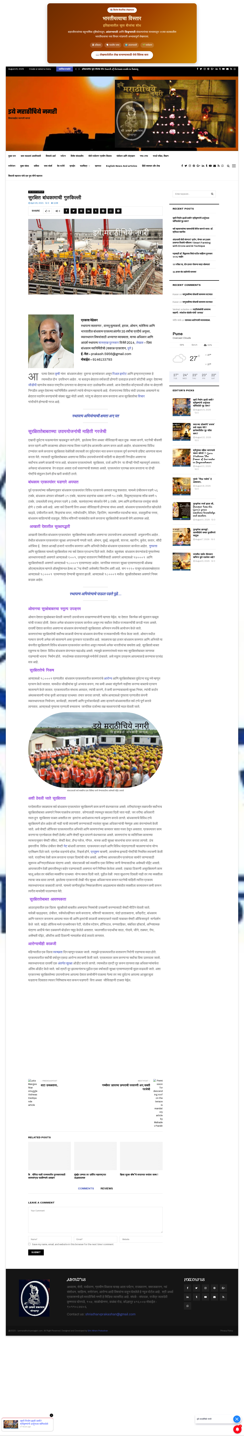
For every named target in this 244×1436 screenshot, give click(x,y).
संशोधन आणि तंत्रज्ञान (126, 156)
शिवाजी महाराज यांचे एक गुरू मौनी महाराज (25, 175)
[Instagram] (191, 166)
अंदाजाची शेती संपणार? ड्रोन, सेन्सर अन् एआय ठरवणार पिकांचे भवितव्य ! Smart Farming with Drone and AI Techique (192, 242)
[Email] (215, 166)
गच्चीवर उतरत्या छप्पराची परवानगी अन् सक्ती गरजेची (126, 1087)
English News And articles (121, 166)
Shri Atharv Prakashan (98, 1331)
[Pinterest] (195, 166)
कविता (36, 166)
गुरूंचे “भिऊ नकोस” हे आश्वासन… (202, 480)
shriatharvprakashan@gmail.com (110, 1314)
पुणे (129, 348)
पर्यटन (63, 156)
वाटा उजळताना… (49, 1085)
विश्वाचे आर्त (51, 156)
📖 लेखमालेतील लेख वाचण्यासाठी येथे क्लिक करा (122, 55)
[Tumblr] (207, 166)
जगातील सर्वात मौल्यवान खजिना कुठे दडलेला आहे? (204, 555)
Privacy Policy (226, 1331)
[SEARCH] (212, 194)
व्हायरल (98, 166)
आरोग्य (108, 678)
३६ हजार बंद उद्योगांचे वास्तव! (184, 272)
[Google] (199, 166)
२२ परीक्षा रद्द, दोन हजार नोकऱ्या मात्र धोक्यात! (191, 264)
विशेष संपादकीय (77, 156)
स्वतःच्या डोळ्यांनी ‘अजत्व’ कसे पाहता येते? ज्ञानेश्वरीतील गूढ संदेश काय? (204, 429)
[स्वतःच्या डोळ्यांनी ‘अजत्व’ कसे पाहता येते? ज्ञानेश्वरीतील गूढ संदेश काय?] (182, 432)
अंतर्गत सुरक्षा (65, 963)
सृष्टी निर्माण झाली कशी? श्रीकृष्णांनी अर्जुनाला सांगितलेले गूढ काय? (203, 402)
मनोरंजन (11, 166)
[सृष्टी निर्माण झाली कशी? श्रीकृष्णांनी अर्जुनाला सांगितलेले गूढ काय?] (182, 407)
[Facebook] (183, 166)
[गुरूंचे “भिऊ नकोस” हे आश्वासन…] (182, 486)
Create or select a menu (40, 69)
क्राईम (72, 166)
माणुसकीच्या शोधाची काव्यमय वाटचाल (197, 294)
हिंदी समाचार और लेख (151, 166)
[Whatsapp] (223, 166)
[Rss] (219, 166)
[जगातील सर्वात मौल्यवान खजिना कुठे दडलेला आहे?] (182, 562)
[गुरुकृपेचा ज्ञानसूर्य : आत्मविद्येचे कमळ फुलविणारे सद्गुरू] (182, 537)
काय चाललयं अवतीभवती (31, 156)
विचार (141, 396)
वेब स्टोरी (61, 166)
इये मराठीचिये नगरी (32, 112)
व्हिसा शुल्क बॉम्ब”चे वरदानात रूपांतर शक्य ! (139, 1175)
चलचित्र (83, 166)
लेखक (139, 342)
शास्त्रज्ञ (103, 342)
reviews (107, 1188)
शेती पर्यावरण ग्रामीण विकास (100, 156)
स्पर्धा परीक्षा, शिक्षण (161, 156)
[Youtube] (211, 166)
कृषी (57, 374)
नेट (65, 846)
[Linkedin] (204, 166)
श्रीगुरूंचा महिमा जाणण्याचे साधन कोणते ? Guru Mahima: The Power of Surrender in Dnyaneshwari (204, 456)
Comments (86, 1188)
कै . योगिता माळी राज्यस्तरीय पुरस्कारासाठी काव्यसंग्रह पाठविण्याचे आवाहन (46, 1176)
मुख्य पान (12, 156)
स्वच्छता (58, 952)
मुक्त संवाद (24, 166)
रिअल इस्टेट (119, 374)
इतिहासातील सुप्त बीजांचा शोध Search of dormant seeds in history (110, 69)
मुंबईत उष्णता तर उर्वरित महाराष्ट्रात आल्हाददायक (90, 1176)
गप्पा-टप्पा (144, 156)
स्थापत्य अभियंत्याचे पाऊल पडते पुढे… (96, 594)
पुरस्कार (114, 342)
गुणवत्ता (153, 546)
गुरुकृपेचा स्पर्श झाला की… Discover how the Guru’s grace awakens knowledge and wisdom (204, 510)
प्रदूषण (95, 852)
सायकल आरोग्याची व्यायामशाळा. (197, 320)
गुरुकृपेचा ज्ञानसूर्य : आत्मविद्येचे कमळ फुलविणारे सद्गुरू (204, 532)
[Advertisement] (95, 1026)
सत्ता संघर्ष (48, 166)
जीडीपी (32, 385)
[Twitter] (187, 166)
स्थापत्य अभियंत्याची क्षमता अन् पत (95, 416)
